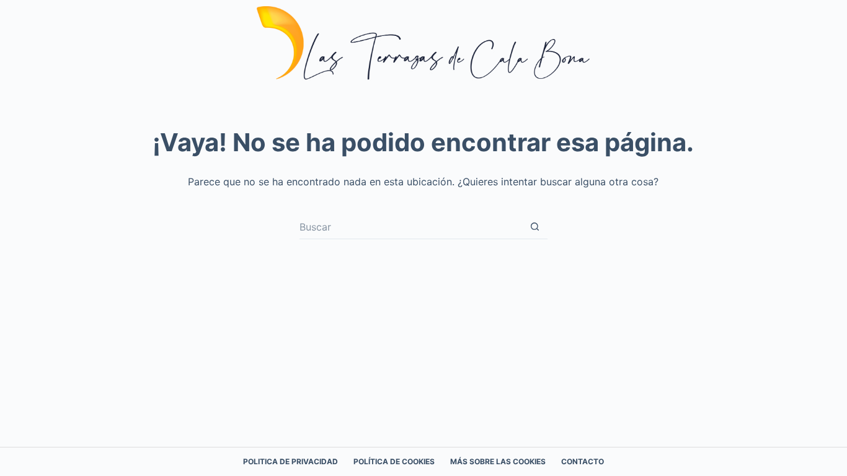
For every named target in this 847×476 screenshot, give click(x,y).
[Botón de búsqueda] (535, 226)
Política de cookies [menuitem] (394, 461)
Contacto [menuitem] (582, 461)
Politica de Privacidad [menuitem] (290, 461)
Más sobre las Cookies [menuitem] (498, 461)
